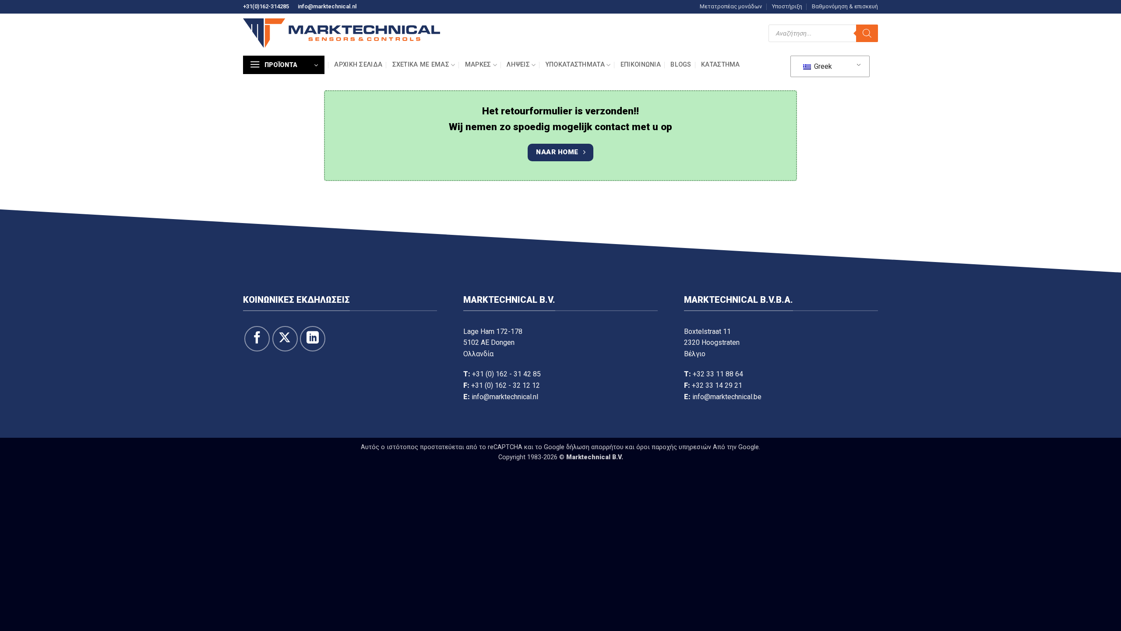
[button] (283, 65)
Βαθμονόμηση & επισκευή (845, 6)
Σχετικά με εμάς (420, 64)
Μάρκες (478, 64)
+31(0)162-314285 (266, 6)
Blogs (680, 64)
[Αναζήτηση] (867, 33)
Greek (822, 66)
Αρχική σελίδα (358, 64)
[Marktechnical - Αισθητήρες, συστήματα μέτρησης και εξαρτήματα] (341, 33)
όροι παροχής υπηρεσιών (673, 447)
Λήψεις (518, 64)
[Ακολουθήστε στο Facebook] (257, 338)
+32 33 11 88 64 (718, 374)
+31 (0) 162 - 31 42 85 (506, 374)
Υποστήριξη (787, 6)
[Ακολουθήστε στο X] (285, 338)
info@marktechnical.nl (327, 6)
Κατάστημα (720, 64)
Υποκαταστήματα (575, 64)
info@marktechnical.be (726, 397)
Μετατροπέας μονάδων (731, 6)
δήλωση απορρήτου (595, 447)
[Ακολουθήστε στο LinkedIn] (312, 338)
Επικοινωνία (640, 64)
